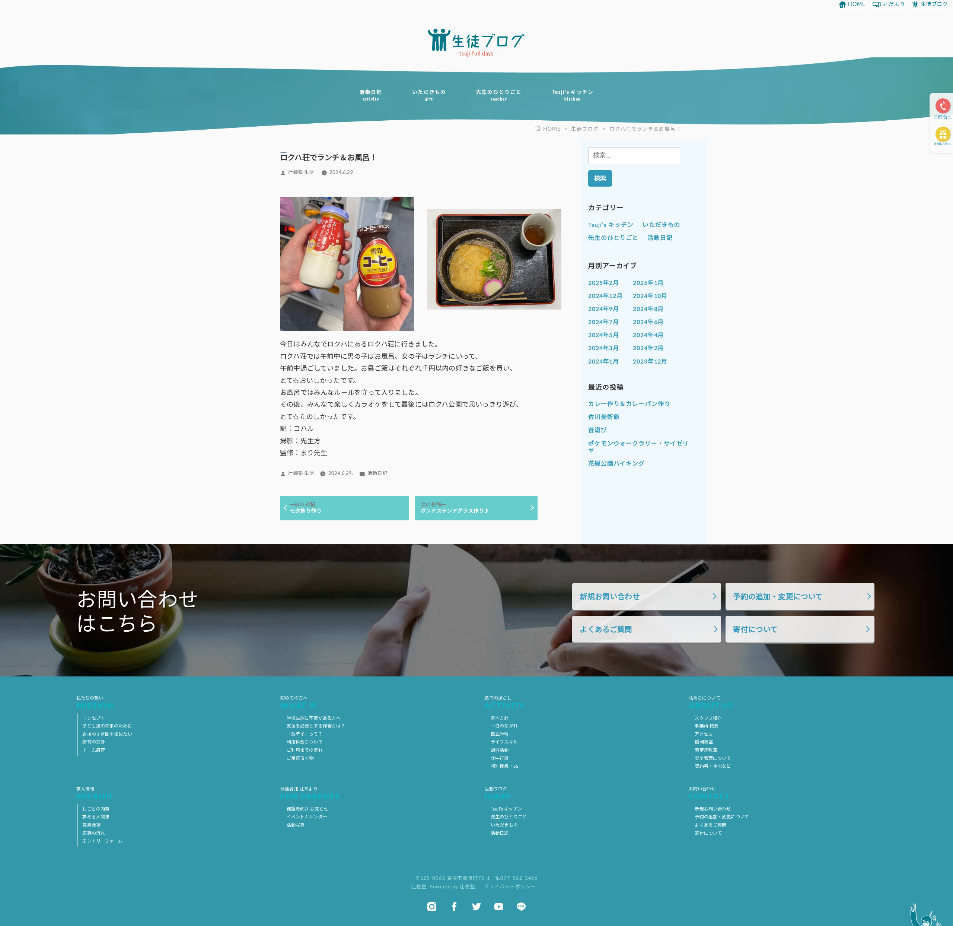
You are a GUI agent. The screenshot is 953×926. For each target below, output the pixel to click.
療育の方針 (93, 742)
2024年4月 (648, 335)
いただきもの (429, 95)
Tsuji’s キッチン (573, 95)
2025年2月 (603, 283)
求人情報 (95, 794)
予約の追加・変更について (778, 597)
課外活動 (500, 750)
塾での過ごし (504, 703)
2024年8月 (648, 309)
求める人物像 (95, 817)
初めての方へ (298, 703)
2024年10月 (650, 296)
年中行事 (500, 758)
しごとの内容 (95, 809)
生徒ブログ (934, 4)
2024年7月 (603, 322)
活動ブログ (497, 794)
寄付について (943, 144)
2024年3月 (603, 348)
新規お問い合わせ (610, 597)
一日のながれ (504, 726)
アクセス (703, 734)
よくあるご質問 (606, 630)
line (521, 906)
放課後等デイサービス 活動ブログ (476, 40)
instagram (431, 906)
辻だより (894, 4)
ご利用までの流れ (305, 750)
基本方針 (500, 718)
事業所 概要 (706, 726)
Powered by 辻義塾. (454, 887)
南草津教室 (706, 750)
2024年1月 (603, 362)
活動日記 (370, 95)
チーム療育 (93, 750)
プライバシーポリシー (510, 887)
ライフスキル (504, 742)
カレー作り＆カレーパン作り (629, 404)
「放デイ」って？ (304, 734)
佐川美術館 (604, 417)
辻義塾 (419, 887)
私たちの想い (95, 703)
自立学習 (500, 734)
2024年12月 (605, 296)
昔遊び (597, 430)
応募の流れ (93, 833)
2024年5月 (603, 335)
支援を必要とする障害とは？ (316, 726)
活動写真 (296, 825)
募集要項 (91, 825)
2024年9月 (603, 309)
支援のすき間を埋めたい (107, 734)
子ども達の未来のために (107, 726)
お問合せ (943, 117)
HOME (857, 4)
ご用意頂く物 (300, 758)
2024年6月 (648, 322)
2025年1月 (648, 283)
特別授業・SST (506, 766)
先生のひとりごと (499, 95)
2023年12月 (650, 362)
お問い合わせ (710, 794)
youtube (498, 906)
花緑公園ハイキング (616, 464)
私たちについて (711, 703)
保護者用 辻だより (310, 794)
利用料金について (305, 742)
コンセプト (93, 718)
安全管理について (713, 758)
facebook (454, 906)
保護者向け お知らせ (307, 809)
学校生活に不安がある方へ (314, 718)
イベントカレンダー (307, 817)
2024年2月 (648, 348)
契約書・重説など (713, 766)
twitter (476, 906)
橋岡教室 (704, 742)
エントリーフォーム (102, 841)
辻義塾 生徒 (301, 172)
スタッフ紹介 (708, 718)
